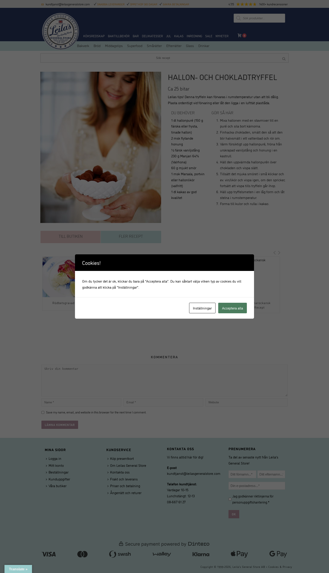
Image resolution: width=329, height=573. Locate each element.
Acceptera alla (232, 307)
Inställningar (202, 307)
